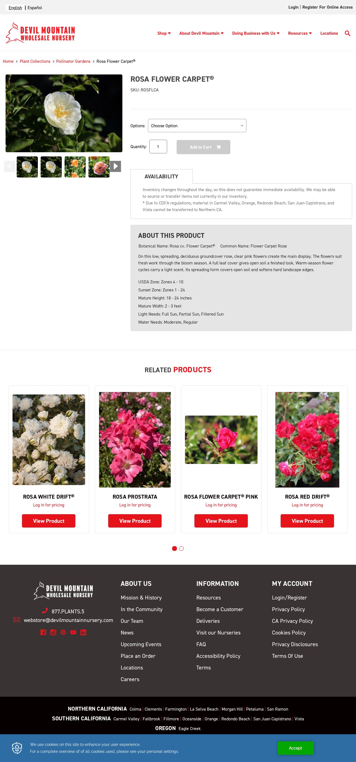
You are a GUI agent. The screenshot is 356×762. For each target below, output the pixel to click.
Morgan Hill (232, 709)
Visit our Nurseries (218, 632)
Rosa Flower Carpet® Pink (221, 496)
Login (293, 7)
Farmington (176, 709)
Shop (162, 33)
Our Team (132, 620)
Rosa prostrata (135, 496)
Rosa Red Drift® (307, 496)
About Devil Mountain (199, 33)
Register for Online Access (327, 7)
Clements (153, 709)
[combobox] (15, 7)
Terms (203, 667)
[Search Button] (347, 34)
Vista (299, 719)
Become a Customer (219, 609)
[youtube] (73, 632)
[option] (35, 7)
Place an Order (138, 655)
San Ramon (277, 709)
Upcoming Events (141, 644)
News (127, 632)
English (15, 8)
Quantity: (138, 146)
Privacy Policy (288, 609)
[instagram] (53, 632)
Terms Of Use (287, 655)
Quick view (49, 440)
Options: (137, 126)
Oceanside (191, 719)
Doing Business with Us (253, 33)
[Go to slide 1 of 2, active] (174, 548)
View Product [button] (49, 520)
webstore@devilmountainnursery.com (68, 620)
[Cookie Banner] (178, 748)
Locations (329, 33)
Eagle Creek (190, 728)
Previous (9, 166)
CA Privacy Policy (292, 620)
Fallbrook (151, 719)
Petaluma (255, 709)
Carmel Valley (126, 719)
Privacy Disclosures (295, 644)
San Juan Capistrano (272, 719)
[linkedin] (83, 632)
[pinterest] (63, 632)
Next (115, 166)
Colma (135, 709)
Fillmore (171, 719)
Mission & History (141, 597)
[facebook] (43, 632)
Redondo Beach (235, 719)
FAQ (201, 644)
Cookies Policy (289, 632)
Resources (298, 33)
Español (35, 8)
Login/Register (289, 597)
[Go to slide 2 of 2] (181, 548)
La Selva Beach (204, 709)
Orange (211, 719)
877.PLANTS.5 (68, 611)
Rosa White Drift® (48, 496)
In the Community (141, 609)
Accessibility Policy (218, 655)
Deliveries (208, 620)
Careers (130, 679)
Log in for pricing (48, 505)
